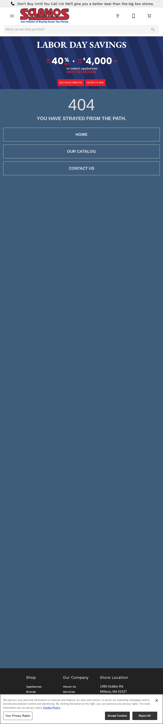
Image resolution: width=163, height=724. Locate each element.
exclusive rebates (70, 82)
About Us (69, 686)
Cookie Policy (51, 707)
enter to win (95, 82)
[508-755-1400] (133, 16)
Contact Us (81, 168)
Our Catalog (81, 151)
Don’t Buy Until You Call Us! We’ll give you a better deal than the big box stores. (85, 4)
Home (81, 134)
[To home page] (44, 16)
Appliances (34, 686)
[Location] (117, 16)
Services (69, 691)
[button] (12, 16)
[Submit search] (153, 29)
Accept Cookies (117, 715)
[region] (81, 709)
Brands (31, 691)
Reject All (145, 715)
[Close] (156, 700)
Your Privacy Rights (17, 715)
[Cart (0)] (149, 16)
